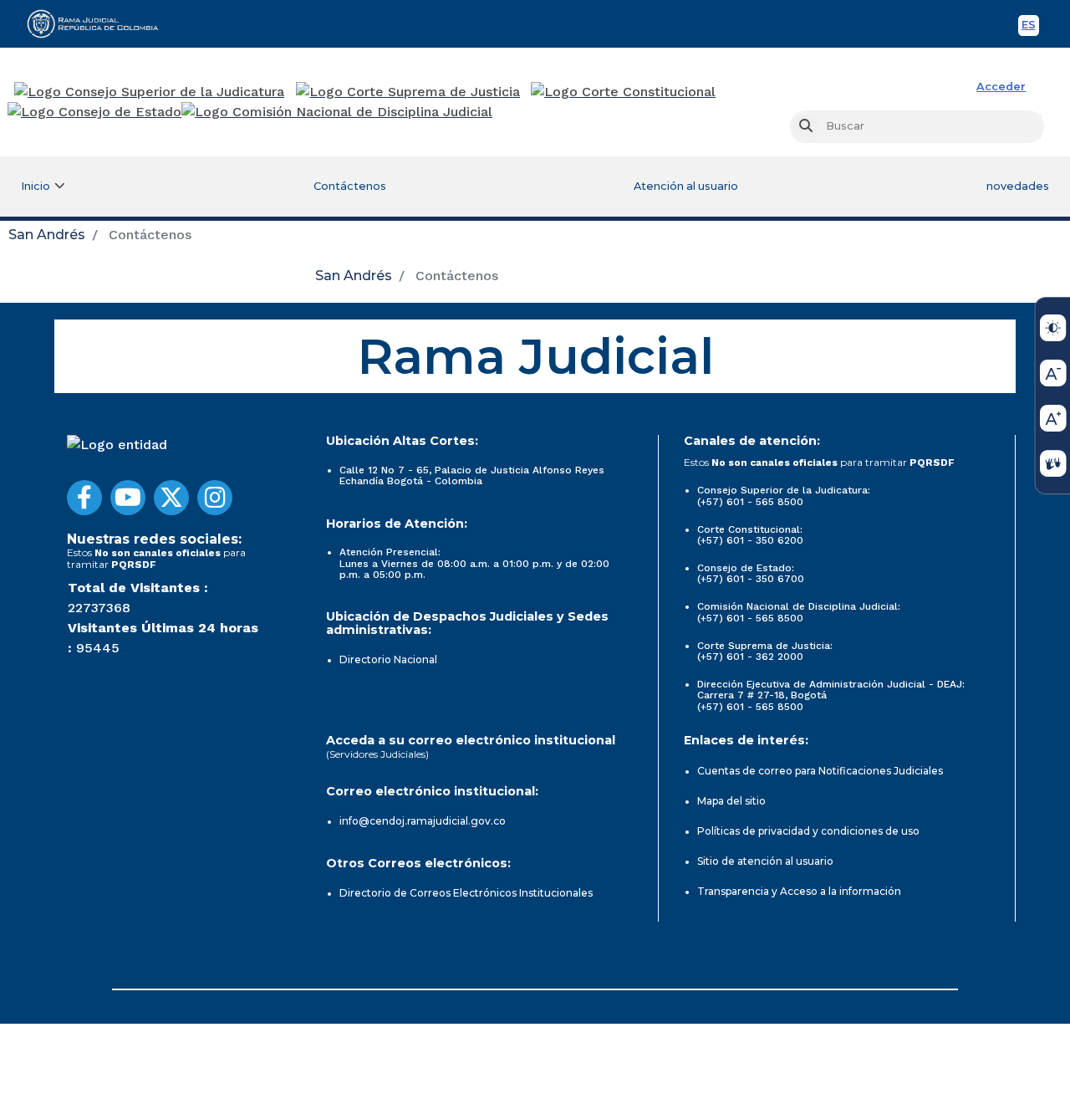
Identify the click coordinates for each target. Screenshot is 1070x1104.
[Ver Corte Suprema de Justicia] (408, 92)
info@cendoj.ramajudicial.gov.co (422, 821)
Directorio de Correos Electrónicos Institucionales (466, 893)
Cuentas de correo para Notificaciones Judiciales (820, 770)
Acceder (1001, 86)
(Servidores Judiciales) (377, 754)
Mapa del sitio (731, 801)
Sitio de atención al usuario (765, 861)
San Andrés (46, 235)
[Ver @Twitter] (171, 497)
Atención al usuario (686, 186)
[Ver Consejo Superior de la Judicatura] (149, 92)
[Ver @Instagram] (214, 497)
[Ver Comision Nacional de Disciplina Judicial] (336, 112)
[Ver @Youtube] (127, 497)
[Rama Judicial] (100, 23)
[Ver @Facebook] (84, 497)
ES (1030, 27)
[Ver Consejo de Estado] (94, 112)
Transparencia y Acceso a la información (799, 891)
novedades (1017, 186)
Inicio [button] (35, 186)
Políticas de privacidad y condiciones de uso (808, 831)
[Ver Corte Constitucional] (624, 92)
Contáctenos (349, 186)
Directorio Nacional (388, 659)
